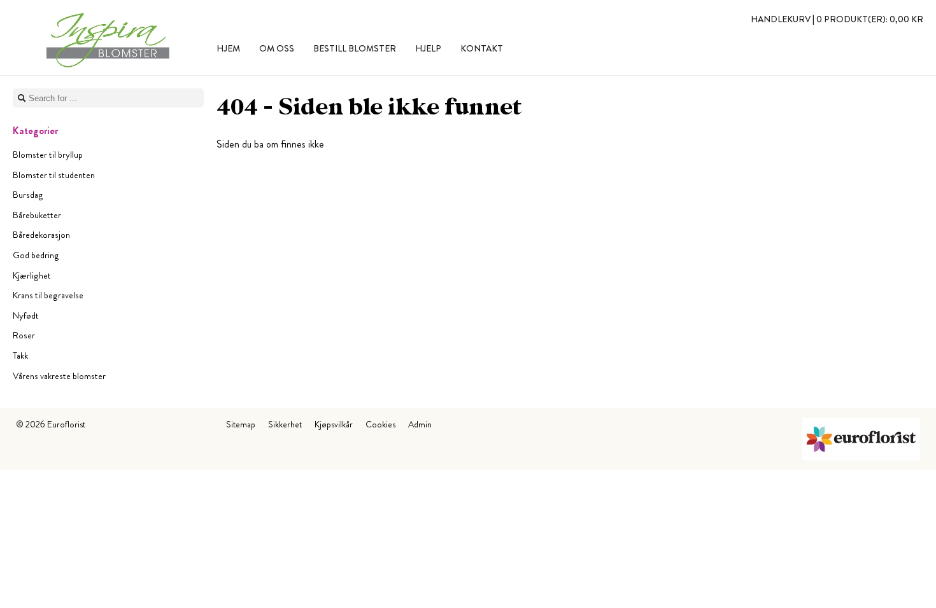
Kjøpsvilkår (334, 424)
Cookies (380, 424)
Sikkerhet (285, 424)
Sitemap (240, 424)
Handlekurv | (837, 19)
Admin (420, 424)
